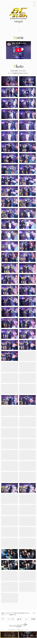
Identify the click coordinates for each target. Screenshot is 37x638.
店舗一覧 (19, 619)
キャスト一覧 (10, 619)
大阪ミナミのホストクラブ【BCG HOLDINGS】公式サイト (15, 613)
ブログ (26, 619)
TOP (3, 619)
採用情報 (33, 619)
